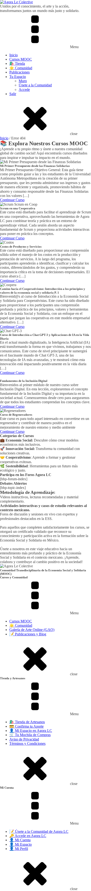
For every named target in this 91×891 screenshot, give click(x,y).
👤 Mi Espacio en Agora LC (30, 731)
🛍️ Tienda (17, 63)
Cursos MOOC (20, 59)
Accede (24, 90)
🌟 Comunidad (20, 68)
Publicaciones (19, 72)
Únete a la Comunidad (35, 85)
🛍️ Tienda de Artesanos (27, 722)
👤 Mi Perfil (18, 849)
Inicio (13, 55)
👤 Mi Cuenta (20, 840)
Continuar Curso (12, 200)
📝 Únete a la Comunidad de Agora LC (38, 831)
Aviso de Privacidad (24, 739)
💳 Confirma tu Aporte (26, 726)
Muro (23, 81)
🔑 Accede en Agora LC (27, 836)
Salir (12, 94)
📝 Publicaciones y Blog (27, 634)
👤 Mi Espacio (20, 844)
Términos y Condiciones (27, 743)
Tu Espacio (17, 77)
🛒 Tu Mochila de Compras (30, 735)
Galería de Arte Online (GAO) (31, 630)
